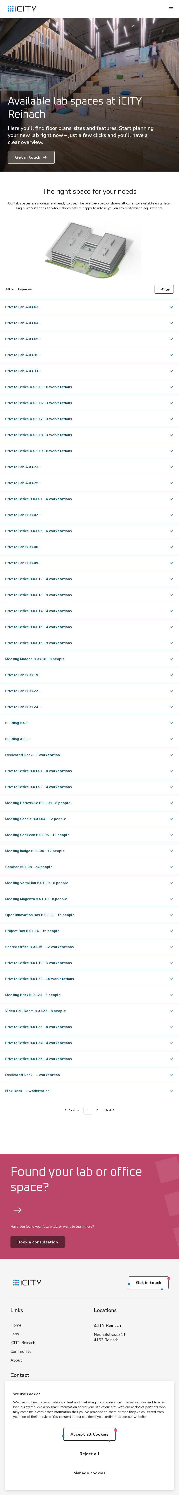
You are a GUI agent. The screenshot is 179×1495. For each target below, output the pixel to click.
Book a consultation (37, 1242)
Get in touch (27, 157)
